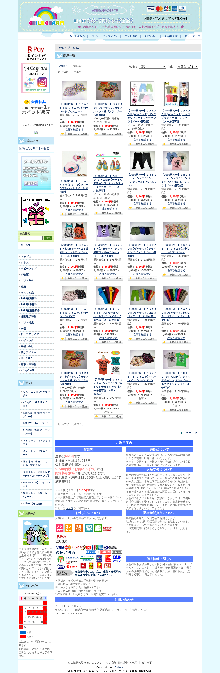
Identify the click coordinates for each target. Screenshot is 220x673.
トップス (26, 256)
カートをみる (77, 36)
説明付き (63, 65)
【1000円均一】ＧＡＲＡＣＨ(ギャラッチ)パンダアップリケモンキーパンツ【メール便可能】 (142, 116)
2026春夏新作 (29, 298)
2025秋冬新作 (29, 304)
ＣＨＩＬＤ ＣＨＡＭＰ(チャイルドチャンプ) (36, 473)
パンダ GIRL (28, 370)
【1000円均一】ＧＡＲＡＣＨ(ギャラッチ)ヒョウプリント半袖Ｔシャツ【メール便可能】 (176, 116)
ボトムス (26, 262)
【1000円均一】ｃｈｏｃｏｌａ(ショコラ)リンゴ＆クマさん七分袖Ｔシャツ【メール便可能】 (176, 180)
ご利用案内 (131, 36)
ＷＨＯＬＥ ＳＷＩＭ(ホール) (35, 494)
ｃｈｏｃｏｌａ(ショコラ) (36, 442)
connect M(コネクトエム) (37, 484)
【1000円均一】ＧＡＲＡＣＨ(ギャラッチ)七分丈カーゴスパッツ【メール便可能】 (176, 314)
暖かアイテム (28, 352)
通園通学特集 (28, 316)
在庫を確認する (75, 129)
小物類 (25, 274)
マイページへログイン (105, 36)
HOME (61, 47)
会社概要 (147, 662)
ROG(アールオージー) (36, 423)
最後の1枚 (27, 346)
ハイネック (27, 340)
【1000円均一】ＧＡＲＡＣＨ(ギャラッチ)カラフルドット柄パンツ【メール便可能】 (108, 109)
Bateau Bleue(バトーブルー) (36, 414)
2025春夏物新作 (30, 310)
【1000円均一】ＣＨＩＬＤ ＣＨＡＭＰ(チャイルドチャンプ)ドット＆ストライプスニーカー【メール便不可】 (108, 183)
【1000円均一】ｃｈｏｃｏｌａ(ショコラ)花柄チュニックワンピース (176, 248)
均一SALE (26, 245)
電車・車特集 (28, 364)
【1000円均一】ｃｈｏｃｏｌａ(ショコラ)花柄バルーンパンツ (74, 312)
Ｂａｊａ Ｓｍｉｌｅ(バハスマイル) (35, 463)
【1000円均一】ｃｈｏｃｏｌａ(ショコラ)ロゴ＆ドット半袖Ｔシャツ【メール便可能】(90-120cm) (108, 386)
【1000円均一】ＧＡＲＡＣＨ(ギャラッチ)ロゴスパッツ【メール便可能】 (142, 312)
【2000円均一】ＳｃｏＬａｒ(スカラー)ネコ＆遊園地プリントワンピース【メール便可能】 (74, 250)
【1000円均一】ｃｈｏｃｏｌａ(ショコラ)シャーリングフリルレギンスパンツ (142, 180)
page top (191, 432)
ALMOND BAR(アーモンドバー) (36, 431)
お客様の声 (171, 36)
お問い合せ (151, 36)
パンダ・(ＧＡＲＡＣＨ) (35, 404)
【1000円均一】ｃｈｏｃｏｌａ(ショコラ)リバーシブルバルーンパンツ (142, 376)
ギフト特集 (27, 322)
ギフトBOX (27, 280)
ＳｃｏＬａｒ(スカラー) (35, 452)
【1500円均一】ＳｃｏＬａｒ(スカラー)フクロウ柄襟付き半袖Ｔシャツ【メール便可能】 (108, 250)
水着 (23, 328)
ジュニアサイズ (30, 334)
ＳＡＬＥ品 (27, 292)
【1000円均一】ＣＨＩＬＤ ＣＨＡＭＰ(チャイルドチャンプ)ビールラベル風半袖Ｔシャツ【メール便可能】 (176, 380)
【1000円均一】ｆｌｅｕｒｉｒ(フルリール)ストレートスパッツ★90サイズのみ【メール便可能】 (108, 314)
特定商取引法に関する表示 (121, 662)
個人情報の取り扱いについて (85, 662)
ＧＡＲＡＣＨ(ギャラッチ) (36, 393)
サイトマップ (192, 36)
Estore (119, 667)
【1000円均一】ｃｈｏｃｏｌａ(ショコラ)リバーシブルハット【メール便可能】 (74, 186)
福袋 (23, 286)
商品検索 (25, 233)
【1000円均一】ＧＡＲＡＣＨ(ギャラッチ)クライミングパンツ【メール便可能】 (142, 250)
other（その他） (33, 503)
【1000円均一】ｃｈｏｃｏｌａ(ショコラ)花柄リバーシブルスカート (74, 107)
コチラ (69, 508)
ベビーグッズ (28, 268)
